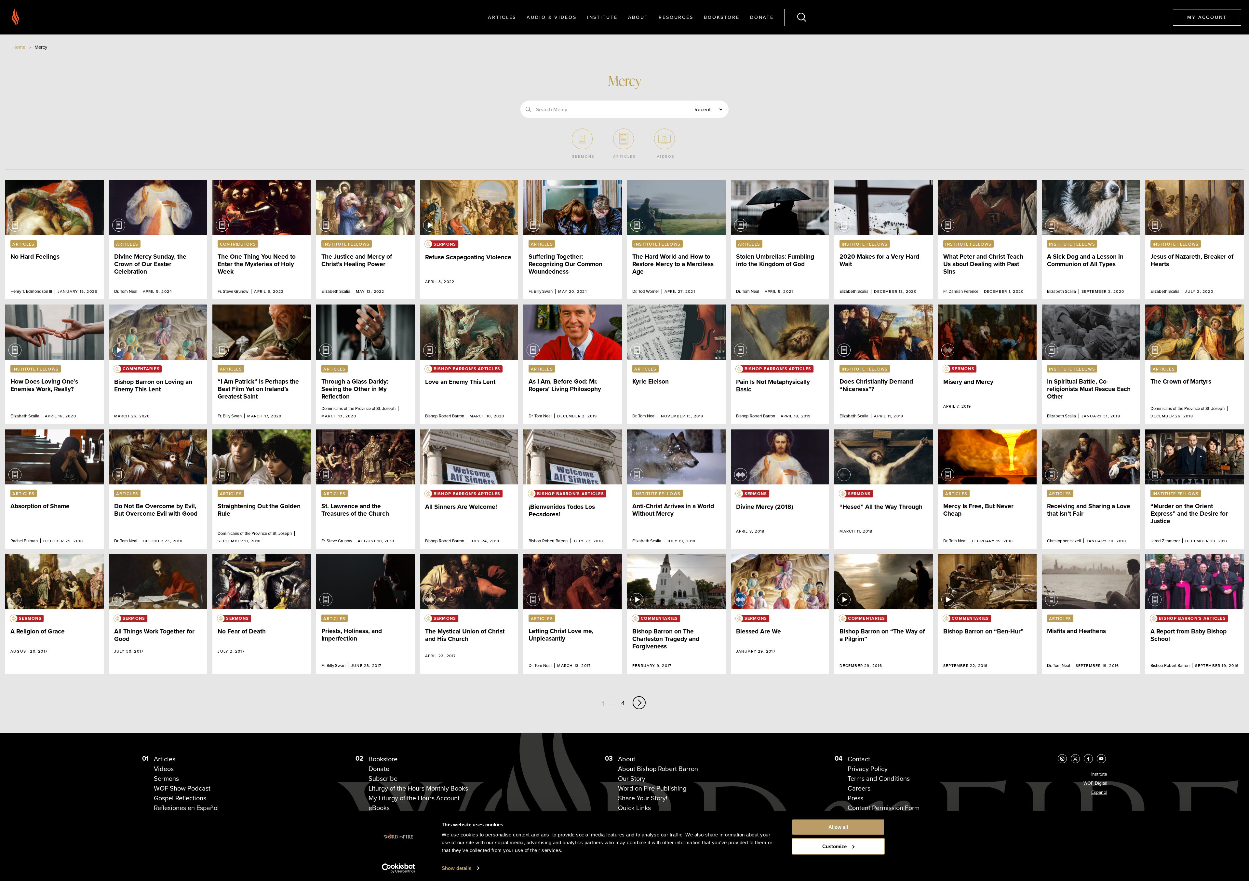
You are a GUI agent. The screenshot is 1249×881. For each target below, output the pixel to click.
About (638, 17)
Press (855, 798)
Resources (676, 17)
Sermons (166, 778)
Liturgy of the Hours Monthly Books (418, 788)
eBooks (379, 808)
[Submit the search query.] (528, 109)
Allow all (838, 827)
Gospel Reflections (180, 798)
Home (18, 47)
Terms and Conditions (879, 778)
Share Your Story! (642, 798)
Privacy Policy (868, 769)
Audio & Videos (551, 17)
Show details (456, 868)
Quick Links (634, 808)
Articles (502, 17)
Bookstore (722, 17)
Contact (859, 759)
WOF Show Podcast (182, 788)
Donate (762, 17)
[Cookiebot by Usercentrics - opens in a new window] (398, 868)
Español (1099, 792)
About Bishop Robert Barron (658, 769)
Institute (602, 17)
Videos (164, 769)
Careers (859, 788)
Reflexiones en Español (186, 808)
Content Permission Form (884, 808)
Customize (834, 846)
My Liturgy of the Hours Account (414, 798)
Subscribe (383, 778)
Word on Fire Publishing (652, 788)
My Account (1207, 17)
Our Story (631, 778)
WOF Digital (1095, 783)
